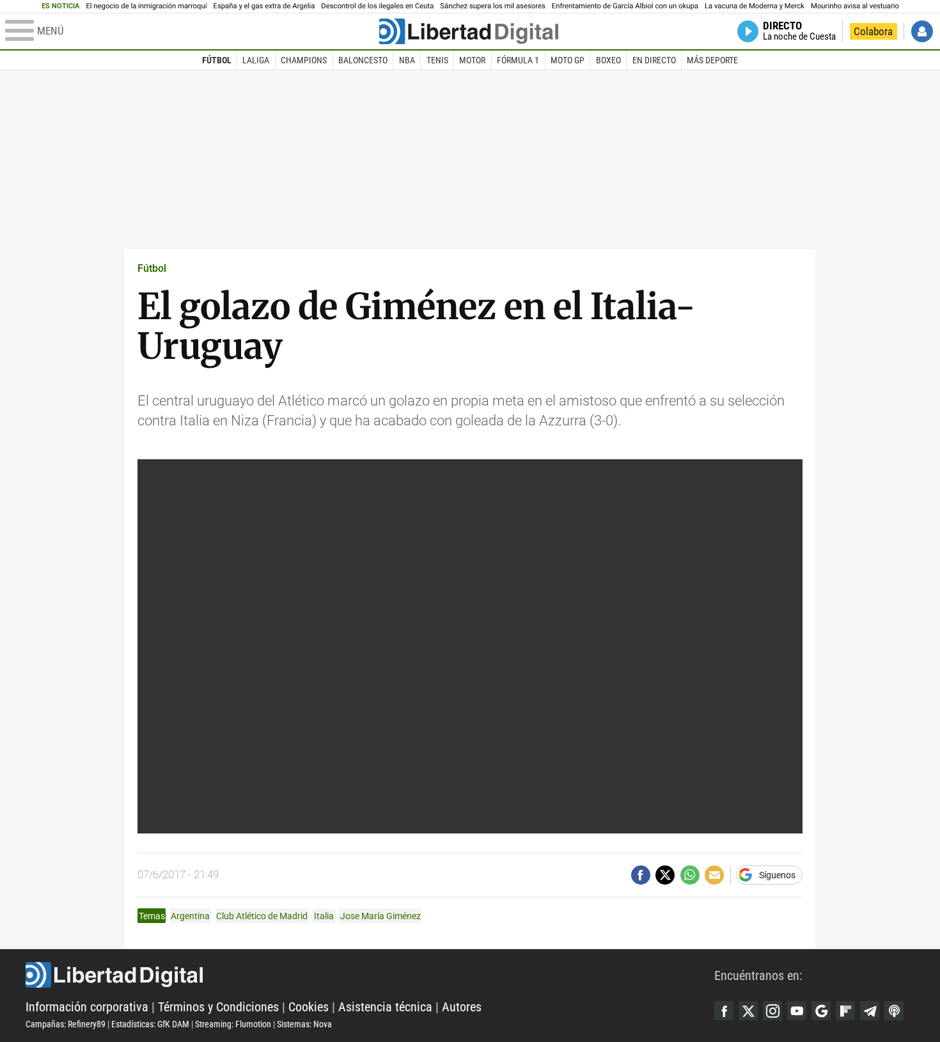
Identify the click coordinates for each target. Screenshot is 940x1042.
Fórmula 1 (518, 60)
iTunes (894, 1010)
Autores (462, 1006)
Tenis (437, 60)
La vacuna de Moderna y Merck (754, 6)
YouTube (796, 1010)
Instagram (772, 1010)
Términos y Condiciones (218, 1006)
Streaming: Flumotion (233, 1024)
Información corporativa (87, 1006)
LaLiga (255, 60)
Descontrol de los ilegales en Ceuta (377, 6)
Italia (324, 916)
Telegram (869, 1010)
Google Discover (821, 1010)
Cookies (308, 1006)
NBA (407, 60)
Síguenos (777, 875)
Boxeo (608, 60)
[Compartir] (640, 875)
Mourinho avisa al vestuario (855, 6)
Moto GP (567, 60)
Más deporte (712, 60)
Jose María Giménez (380, 916)
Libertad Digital (370, 975)
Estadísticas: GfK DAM (150, 1024)
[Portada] (469, 31)
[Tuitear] (665, 875)
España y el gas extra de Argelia (264, 6)
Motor (472, 60)
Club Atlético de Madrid (262, 916)
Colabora (873, 31)
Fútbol (216, 60)
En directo (654, 60)
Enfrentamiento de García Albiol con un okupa (625, 6)
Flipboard (845, 1010)
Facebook (723, 1010)
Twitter (748, 1010)
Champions (304, 60)
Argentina (190, 916)
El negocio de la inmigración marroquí (146, 6)
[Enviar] (690, 875)
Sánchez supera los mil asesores (492, 6)
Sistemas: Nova (304, 1024)
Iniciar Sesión (922, 31)
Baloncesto (363, 60)
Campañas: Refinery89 (66, 1024)
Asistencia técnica (385, 1006)
